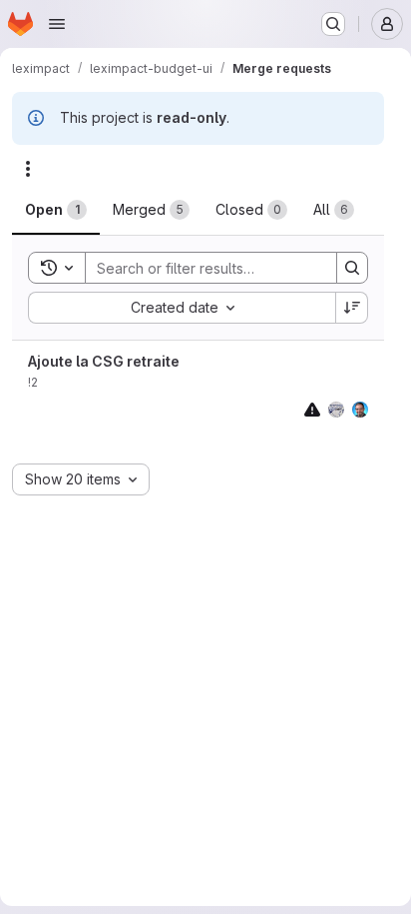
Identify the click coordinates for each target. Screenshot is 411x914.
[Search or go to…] (333, 24)
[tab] (56, 210)
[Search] (352, 268)
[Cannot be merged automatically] (312, 409)
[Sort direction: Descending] (352, 308)
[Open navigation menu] (57, 24)
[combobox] (181, 308)
